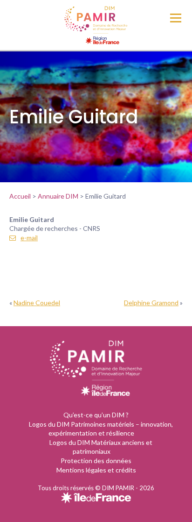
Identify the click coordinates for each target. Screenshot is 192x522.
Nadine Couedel (37, 303)
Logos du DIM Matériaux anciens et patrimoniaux (100, 447)
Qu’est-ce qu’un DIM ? (96, 415)
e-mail (29, 238)
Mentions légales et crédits (96, 470)
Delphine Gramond (151, 303)
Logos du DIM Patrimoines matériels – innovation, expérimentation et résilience (101, 428)
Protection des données (96, 461)
